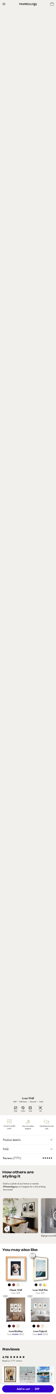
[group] (28, 1357)
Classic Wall (15, 1290)
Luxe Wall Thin (40, 1290)
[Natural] (18, 1284)
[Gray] (40, 1284)
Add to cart (28, 1389)
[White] (22, 1284)
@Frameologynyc (10, 1186)
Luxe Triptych (40, 1331)
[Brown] (13, 1284)
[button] (10, 1374)
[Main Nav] (4, 4)
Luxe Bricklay (16, 1331)
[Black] (9, 1284)
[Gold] (44, 1284)
